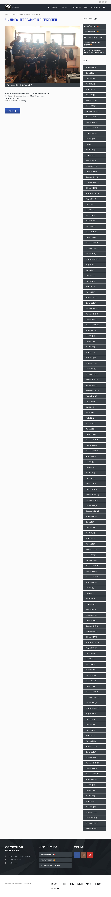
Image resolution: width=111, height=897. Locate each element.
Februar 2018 (90, 615)
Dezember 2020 (91, 440)
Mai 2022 (89, 347)
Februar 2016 (90, 746)
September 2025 (91, 128)
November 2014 (91, 829)
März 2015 (89, 807)
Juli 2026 (89, 73)
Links (72, 884)
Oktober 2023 (90, 254)
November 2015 (91, 763)
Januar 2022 (90, 369)
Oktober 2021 (90, 385)
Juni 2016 (89, 724)
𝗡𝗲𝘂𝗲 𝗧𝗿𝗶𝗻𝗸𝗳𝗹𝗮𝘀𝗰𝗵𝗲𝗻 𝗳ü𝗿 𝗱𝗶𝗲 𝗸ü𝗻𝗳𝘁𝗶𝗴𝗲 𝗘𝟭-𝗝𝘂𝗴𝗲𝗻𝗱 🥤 (94, 51)
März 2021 (89, 423)
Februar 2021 (90, 429)
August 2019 (90, 516)
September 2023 (91, 259)
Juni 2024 (89, 210)
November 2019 (91, 500)
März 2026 (89, 95)
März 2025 (89, 160)
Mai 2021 (89, 412)
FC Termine (63, 884)
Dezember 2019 (91, 495)
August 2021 (90, 396)
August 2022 (90, 330)
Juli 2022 (89, 336)
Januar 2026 (90, 106)
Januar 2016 (90, 752)
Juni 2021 (89, 407)
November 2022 (91, 314)
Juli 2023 (89, 270)
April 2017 (89, 670)
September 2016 (91, 708)
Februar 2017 (90, 681)
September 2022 (91, 325)
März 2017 (89, 675)
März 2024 (89, 226)
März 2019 (89, 544)
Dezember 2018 (91, 560)
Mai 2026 (89, 84)
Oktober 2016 (90, 703)
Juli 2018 (89, 588)
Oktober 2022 (90, 319)
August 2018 (90, 582)
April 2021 (89, 418)
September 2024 (91, 193)
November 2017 (91, 631)
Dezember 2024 (91, 177)
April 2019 (89, 538)
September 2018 (91, 577)
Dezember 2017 (91, 626)
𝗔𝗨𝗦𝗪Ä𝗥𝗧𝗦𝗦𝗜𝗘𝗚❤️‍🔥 (91, 26)
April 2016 (89, 735)
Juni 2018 (89, 593)
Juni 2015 (89, 790)
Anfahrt (89, 884)
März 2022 (89, 358)
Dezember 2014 (91, 823)
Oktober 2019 (90, 505)
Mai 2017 (89, 664)
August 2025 (90, 133)
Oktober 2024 (90, 188)
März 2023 (89, 292)
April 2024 (89, 221)
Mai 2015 (89, 796)
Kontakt (80, 884)
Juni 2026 (89, 78)
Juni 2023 (89, 275)
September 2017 (91, 642)
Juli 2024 (89, 204)
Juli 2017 (89, 653)
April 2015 (89, 801)
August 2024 (90, 199)
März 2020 (89, 478)
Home (6, 14)
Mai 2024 (89, 215)
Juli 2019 (89, 522)
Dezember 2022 (91, 308)
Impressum (99, 884)
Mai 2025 (89, 150)
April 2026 (89, 89)
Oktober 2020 (90, 445)
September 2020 (91, 451)
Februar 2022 (90, 363)
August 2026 (90, 67)
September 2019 (91, 511)
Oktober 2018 (90, 571)
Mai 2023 (89, 281)
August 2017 (90, 648)
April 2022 (89, 352)
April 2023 (89, 286)
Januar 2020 (90, 489)
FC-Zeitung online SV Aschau (93, 37)
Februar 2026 (90, 100)
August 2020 (90, 456)
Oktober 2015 (90, 768)
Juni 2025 (89, 144)
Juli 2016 (89, 719)
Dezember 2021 (91, 374)
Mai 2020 (89, 473)
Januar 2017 (90, 686)
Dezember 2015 (91, 757)
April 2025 (89, 155)
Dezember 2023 (91, 243)
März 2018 (89, 609)
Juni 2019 (89, 527)
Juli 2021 (89, 401)
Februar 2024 (90, 232)
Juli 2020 (89, 462)
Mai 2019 (89, 533)
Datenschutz (55, 888)
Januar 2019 (90, 555)
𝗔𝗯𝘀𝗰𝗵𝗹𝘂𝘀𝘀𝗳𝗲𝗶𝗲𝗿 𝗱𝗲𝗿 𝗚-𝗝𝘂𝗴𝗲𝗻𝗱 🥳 (92, 44)
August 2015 (90, 779)
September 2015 (91, 774)
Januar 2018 (90, 620)
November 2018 (91, 566)
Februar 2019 (90, 549)
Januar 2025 (90, 171)
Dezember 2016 (91, 692)
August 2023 (90, 265)
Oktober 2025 (90, 122)
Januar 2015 (90, 818)
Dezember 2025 (91, 111)
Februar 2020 (90, 484)
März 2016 (89, 741)
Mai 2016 (89, 730)
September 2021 (91, 390)
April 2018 (89, 604)
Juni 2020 (89, 467)
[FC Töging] (13, 7)
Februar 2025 (90, 166)
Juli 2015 (89, 785)
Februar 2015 (90, 812)
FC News (13, 14)
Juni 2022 (89, 341)
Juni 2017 (89, 659)
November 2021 (91, 380)
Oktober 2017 (90, 637)
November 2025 (91, 117)
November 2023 (91, 248)
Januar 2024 (90, 237)
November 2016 (91, 697)
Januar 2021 (90, 434)
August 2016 (90, 714)
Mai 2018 (89, 599)
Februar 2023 (90, 297)
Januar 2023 (90, 303)
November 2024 (91, 182)
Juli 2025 (89, 139)
